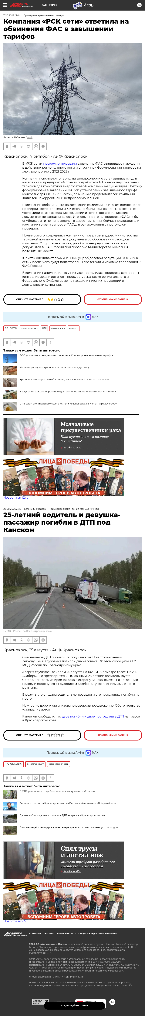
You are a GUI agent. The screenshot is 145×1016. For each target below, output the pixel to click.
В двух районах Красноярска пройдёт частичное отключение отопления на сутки (68, 391)
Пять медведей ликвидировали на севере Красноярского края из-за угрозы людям (69, 827)
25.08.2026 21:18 (12, 508)
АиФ (29, 137)
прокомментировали (60, 163)
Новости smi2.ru (16, 497)
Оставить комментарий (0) (113, 299)
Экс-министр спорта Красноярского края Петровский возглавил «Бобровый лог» (68, 803)
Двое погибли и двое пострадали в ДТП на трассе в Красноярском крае (62, 815)
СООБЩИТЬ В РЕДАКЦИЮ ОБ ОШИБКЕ (96, 933)
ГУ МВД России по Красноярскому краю (27, 631)
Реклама (49, 933)
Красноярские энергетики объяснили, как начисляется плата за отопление (64, 379)
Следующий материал (74, 1005)
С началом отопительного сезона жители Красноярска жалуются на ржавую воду (68, 403)
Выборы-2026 (64, 933)
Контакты (35, 933)
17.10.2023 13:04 (11, 15)
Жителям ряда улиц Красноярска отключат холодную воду (54, 367)
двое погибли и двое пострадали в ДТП (93, 716)
